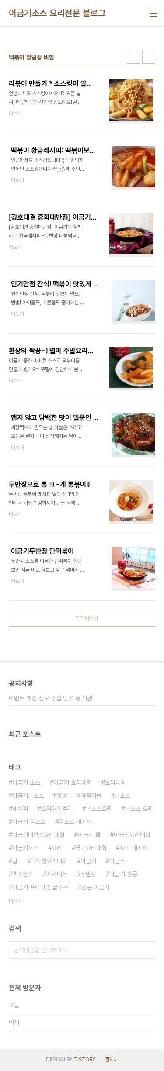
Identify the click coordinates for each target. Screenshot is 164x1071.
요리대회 (115, 782)
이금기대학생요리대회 (38, 834)
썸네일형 (133, 57)
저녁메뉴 (56, 874)
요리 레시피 (134, 847)
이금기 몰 (89, 834)
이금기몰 (90, 795)
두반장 (88, 874)
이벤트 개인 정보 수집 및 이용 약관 (51, 698)
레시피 (20, 808)
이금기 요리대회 (72, 782)
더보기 (15, 902)
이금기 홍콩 (123, 874)
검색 (146, 950)
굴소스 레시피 (75, 821)
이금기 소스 (26, 782)
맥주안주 (22, 874)
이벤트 (117, 860)
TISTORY (84, 1060)
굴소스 (122, 795)
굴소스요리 (99, 808)
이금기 (88, 860)
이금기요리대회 (132, 834)
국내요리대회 (91, 847)
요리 (57, 847)
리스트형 (148, 57)
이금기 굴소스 (28, 821)
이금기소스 (25, 847)
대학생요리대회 (49, 860)
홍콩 (62, 795)
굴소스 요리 (139, 808)
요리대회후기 (57, 808)
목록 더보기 (86, 619)
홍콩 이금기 (95, 887)
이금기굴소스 (28, 795)
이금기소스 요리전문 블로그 (57, 13)
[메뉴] (153, 13)
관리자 (111, 1060)
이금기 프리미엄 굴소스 (40, 887)
